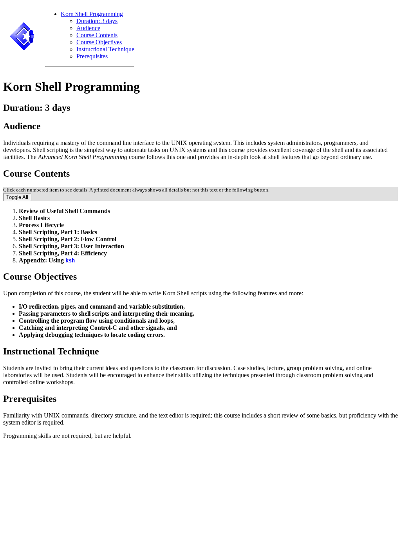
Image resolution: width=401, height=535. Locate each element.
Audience (88, 28)
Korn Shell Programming (92, 14)
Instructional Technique (105, 49)
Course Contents (96, 35)
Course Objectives (99, 42)
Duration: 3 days (96, 21)
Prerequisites (92, 56)
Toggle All (17, 197)
